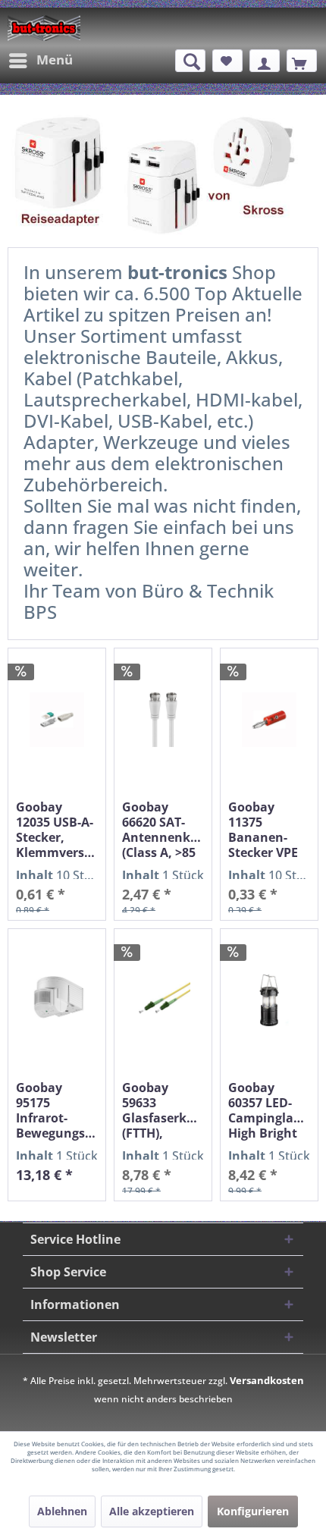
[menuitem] (40, 60)
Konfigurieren (253, 1511)
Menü (54, 59)
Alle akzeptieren (151, 1511)
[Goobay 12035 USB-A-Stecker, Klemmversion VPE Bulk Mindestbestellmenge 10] (57, 720)
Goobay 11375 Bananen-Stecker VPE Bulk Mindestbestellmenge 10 (269, 829)
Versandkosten (267, 1380)
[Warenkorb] (302, 60)
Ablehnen (62, 1511)
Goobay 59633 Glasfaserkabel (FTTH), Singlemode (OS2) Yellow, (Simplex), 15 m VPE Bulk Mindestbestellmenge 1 (163, 1110)
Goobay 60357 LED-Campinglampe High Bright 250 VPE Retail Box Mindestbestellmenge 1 (269, 1110)
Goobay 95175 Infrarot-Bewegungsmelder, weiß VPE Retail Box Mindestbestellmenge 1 (57, 1110)
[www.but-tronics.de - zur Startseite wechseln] (44, 28)
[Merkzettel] (227, 60)
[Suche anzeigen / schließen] (190, 60)
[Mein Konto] (264, 60)
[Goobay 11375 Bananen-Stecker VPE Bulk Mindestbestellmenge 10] (269, 720)
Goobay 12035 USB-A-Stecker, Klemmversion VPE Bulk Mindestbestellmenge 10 (57, 829)
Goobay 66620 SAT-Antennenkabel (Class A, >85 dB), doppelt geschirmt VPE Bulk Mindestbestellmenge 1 (163, 829)
